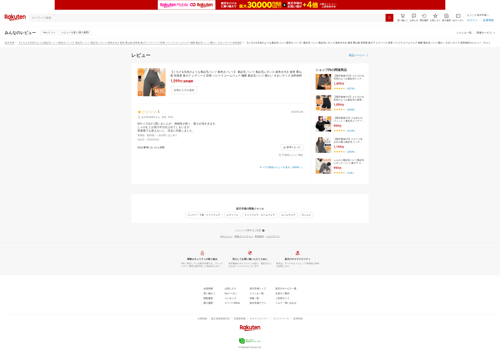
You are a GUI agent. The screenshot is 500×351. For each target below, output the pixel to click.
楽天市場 (9, 42)
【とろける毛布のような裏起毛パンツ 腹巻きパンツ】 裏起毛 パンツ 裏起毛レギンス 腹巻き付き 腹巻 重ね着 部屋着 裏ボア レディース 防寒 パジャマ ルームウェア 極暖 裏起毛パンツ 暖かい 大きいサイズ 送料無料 (130, 42)
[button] (414, 18)
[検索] (389, 18)
